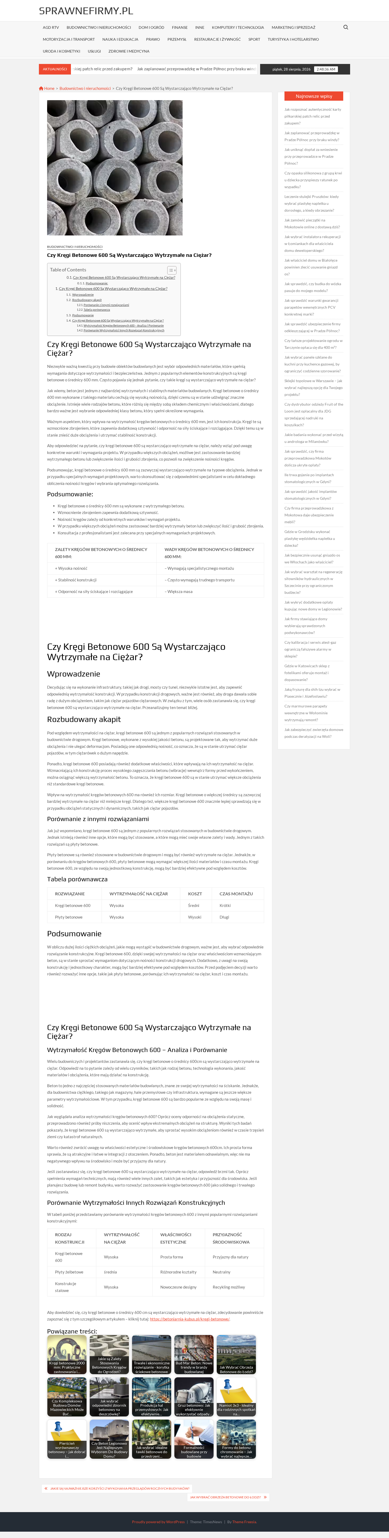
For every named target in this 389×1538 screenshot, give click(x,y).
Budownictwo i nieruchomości (99, 27)
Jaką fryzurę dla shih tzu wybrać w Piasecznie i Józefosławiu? (312, 692)
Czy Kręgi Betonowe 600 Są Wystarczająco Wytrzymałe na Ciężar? (124, 277)
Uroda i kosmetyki (61, 51)
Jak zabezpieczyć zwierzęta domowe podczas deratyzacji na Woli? (313, 733)
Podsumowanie (82, 315)
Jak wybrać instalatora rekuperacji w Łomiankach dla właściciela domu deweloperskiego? (312, 243)
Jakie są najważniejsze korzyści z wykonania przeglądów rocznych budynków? (119, 1488)
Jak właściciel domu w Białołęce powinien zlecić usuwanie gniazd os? (311, 267)
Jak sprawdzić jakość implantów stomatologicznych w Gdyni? (310, 495)
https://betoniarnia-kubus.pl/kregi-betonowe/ (189, 1319)
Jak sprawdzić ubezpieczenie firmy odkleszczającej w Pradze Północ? (312, 327)
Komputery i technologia (238, 27)
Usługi (94, 51)
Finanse (180, 27)
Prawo (153, 39)
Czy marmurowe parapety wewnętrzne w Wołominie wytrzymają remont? (306, 713)
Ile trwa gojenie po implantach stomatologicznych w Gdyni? (309, 478)
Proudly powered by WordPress (158, 1522)
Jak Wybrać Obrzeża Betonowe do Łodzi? (225, 1497)
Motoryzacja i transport (69, 39)
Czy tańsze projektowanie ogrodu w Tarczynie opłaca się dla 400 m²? (313, 344)
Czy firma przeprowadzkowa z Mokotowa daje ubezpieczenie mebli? (309, 515)
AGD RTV (51, 27)
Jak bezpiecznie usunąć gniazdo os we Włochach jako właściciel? (312, 558)
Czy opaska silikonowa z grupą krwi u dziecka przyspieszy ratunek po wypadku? (313, 180)
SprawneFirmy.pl (86, 10)
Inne (199, 27)
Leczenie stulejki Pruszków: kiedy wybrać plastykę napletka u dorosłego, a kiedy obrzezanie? (311, 203)
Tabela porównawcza (97, 309)
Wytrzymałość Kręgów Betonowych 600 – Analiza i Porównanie (124, 325)
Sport (254, 39)
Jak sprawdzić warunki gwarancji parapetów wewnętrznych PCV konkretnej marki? (311, 307)
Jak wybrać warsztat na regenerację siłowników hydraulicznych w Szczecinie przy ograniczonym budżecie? (313, 582)
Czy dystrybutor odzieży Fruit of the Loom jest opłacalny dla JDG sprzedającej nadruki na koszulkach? (313, 414)
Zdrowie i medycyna (129, 51)
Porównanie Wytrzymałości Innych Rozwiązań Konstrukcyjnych (124, 330)
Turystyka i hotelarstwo (293, 39)
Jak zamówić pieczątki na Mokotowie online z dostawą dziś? (312, 223)
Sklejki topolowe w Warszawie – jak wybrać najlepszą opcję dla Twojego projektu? (313, 387)
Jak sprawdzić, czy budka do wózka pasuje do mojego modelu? (312, 287)
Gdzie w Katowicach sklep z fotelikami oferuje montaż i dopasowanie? (306, 673)
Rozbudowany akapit (86, 300)
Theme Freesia (244, 1522)
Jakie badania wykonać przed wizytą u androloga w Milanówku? (313, 438)
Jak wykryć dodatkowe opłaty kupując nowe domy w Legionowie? (313, 605)
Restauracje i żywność (217, 39)
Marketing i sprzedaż (293, 27)
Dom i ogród (151, 27)
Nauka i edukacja (120, 39)
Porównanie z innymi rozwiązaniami (106, 305)
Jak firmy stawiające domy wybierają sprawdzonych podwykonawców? (305, 626)
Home (49, 88)
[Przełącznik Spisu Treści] (169, 270)
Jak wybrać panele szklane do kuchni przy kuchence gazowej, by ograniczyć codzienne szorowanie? (312, 364)
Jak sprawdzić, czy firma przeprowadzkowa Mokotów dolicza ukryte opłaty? (307, 458)
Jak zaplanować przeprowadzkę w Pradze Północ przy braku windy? (153, 69)
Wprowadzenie (82, 295)
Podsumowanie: (97, 283)
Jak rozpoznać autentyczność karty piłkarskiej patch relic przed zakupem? (312, 116)
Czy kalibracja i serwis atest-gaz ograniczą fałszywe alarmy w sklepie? (310, 649)
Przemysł (177, 39)
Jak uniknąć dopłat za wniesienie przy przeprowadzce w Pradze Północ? (311, 156)
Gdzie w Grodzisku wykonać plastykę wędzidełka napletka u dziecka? (309, 538)
